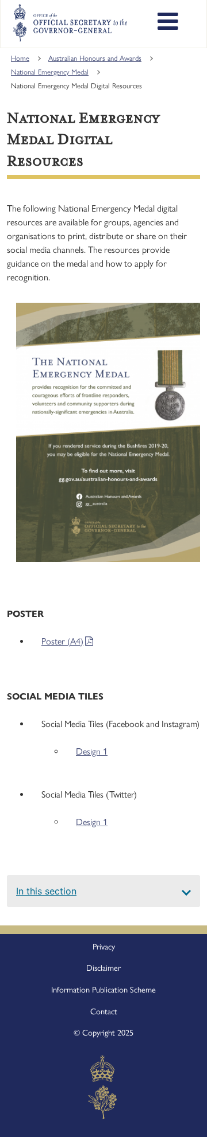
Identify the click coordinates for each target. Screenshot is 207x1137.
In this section (46, 891)
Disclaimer (103, 968)
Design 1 (92, 751)
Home (20, 58)
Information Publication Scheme (103, 989)
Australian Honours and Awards (94, 58)
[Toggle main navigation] (168, 22)
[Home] (69, 23)
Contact (103, 1011)
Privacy (104, 946)
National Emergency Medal (50, 72)
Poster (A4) (62, 641)
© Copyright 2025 (103, 1032)
